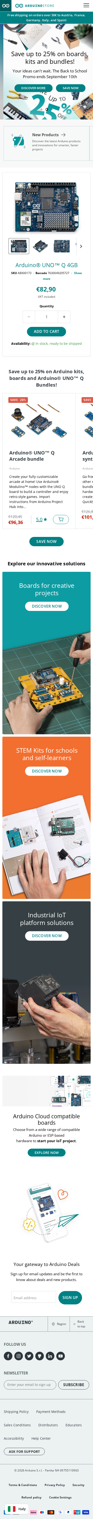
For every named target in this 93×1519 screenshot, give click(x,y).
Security (78, 1485)
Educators (74, 1425)
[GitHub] (39, 1356)
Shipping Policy (16, 1411)
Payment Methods (51, 1411)
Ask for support (24, 1451)
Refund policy (31, 1497)
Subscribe (73, 1384)
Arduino (14, 468)
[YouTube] (60, 1356)
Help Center (41, 1438)
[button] (59, 1324)
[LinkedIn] (50, 1356)
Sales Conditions (17, 1425)
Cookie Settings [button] (60, 1497)
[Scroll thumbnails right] (80, 246)
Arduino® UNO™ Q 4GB (47, 265)
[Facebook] (8, 1356)
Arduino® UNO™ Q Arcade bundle (32, 455)
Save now (46, 541)
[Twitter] (29, 1356)
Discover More (30, 88)
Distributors (48, 1425)
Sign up (70, 1297)
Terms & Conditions (23, 1485)
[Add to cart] (61, 519)
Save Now (67, 88)
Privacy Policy (55, 1485)
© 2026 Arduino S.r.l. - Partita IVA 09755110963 (46, 1470)
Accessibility (14, 1438)
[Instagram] (18, 1356)
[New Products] (46, 143)
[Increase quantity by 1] (64, 317)
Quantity (47, 306)
